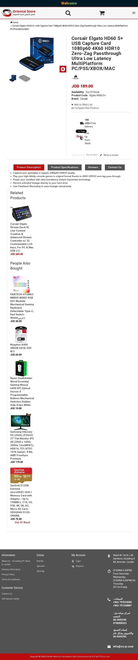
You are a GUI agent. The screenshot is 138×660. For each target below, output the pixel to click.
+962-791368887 (122, 605)
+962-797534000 (122, 602)
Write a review (111, 155)
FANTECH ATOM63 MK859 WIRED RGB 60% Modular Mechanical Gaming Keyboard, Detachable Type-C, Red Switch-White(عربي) (22, 306)
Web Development (81, 656)
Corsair (84, 98)
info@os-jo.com (123, 646)
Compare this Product (86, 107)
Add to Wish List (83, 104)
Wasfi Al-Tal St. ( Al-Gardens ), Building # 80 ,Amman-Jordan (124, 558)
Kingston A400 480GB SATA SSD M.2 (20, 348)
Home (15, 22)
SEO (93, 656)
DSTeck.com (104, 656)
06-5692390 (119, 636)
